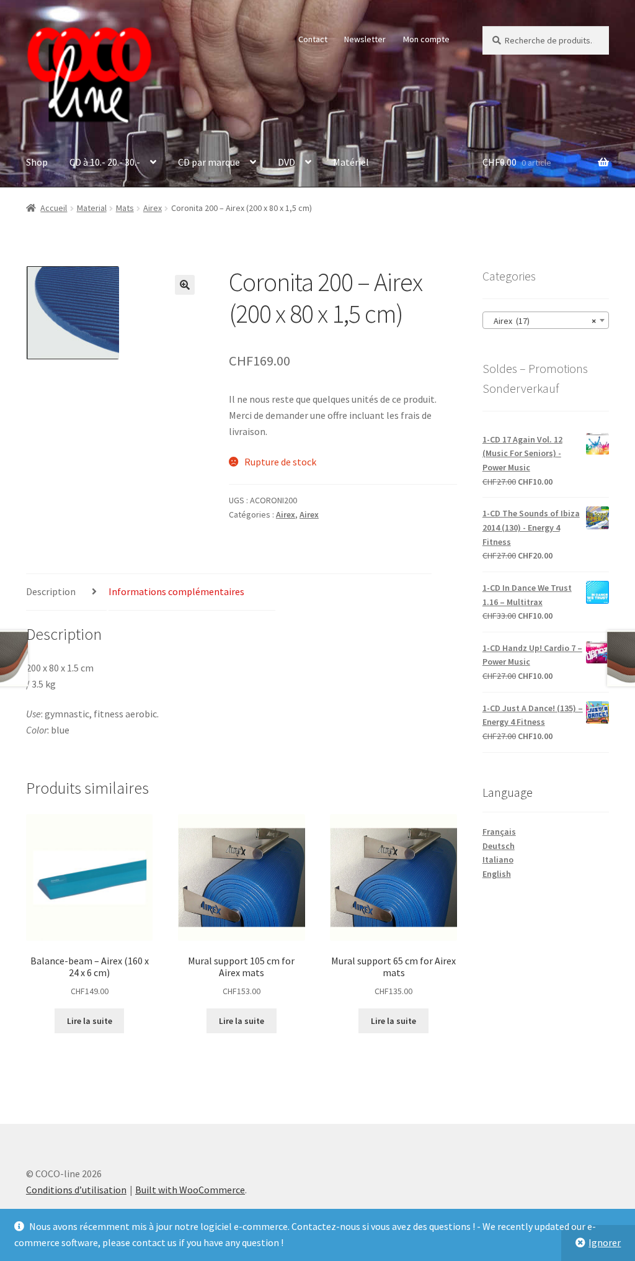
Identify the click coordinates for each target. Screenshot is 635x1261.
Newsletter (365, 39)
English (496, 873)
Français (499, 831)
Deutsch (498, 845)
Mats (125, 207)
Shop (37, 162)
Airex (152, 207)
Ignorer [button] (604, 1242)
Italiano (497, 859)
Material (92, 207)
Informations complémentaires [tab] (176, 591)
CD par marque (209, 162)
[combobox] (545, 320)
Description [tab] (51, 591)
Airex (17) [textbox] (542, 320)
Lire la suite (89, 1020)
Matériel (351, 162)
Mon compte (426, 39)
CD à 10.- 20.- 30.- (104, 162)
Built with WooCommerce (190, 1189)
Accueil (53, 207)
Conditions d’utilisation (76, 1189)
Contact (312, 39)
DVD (286, 162)
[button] (185, 285)
